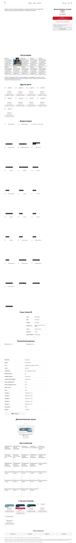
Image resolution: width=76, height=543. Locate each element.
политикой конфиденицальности (35, 537)
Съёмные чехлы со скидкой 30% (63, 21)
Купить (62, 18)
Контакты (39, 3)
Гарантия (47, 534)
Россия (65, 3)
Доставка (30, 534)
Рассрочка (13, 534)
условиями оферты (20, 537)
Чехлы (34, 3)
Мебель (30, 3)
